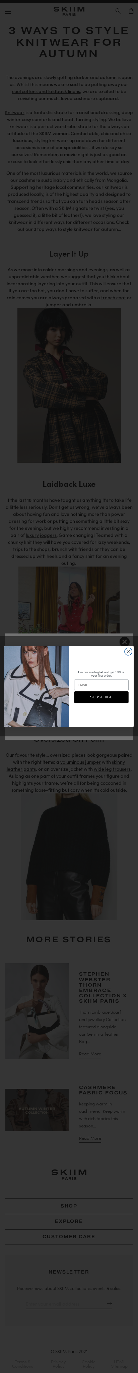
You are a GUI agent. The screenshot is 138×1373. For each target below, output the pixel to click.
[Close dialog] (128, 651)
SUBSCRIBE (101, 697)
